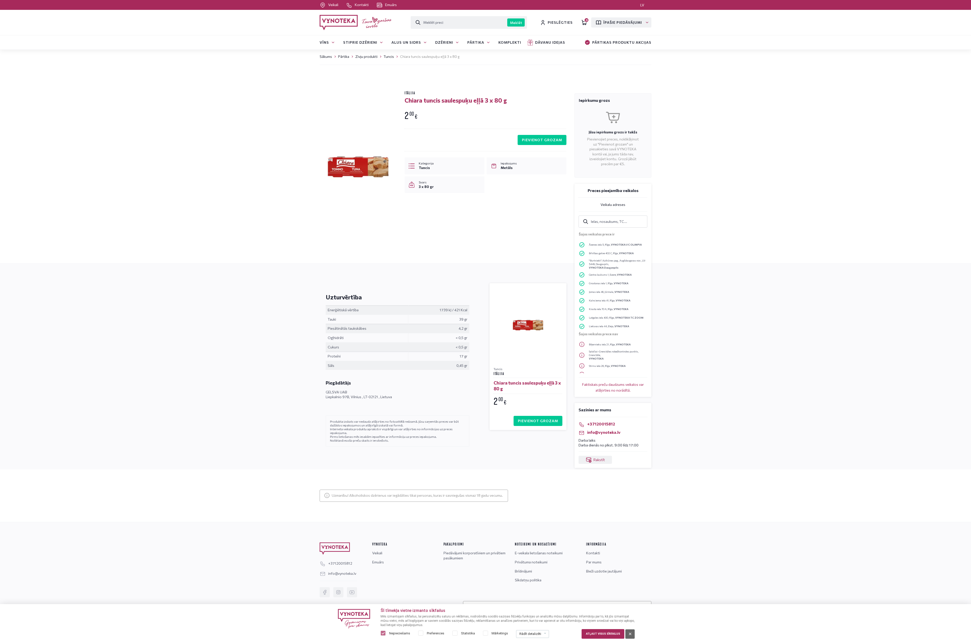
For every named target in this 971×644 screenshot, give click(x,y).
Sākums (326, 56)
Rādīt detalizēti (530, 634)
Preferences (435, 633)
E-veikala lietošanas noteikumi (539, 553)
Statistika (468, 633)
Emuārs (390, 5)
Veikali (333, 5)
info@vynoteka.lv (603, 432)
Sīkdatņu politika (528, 580)
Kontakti (361, 5)
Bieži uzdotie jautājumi (604, 571)
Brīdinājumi (523, 571)
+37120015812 (600, 423)
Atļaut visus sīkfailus (603, 633)
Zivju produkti (366, 56)
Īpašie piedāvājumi (622, 22)
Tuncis (389, 56)
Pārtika (343, 56)
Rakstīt (599, 460)
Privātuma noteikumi (531, 562)
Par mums (594, 562)
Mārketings (500, 633)
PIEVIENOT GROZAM (542, 140)
